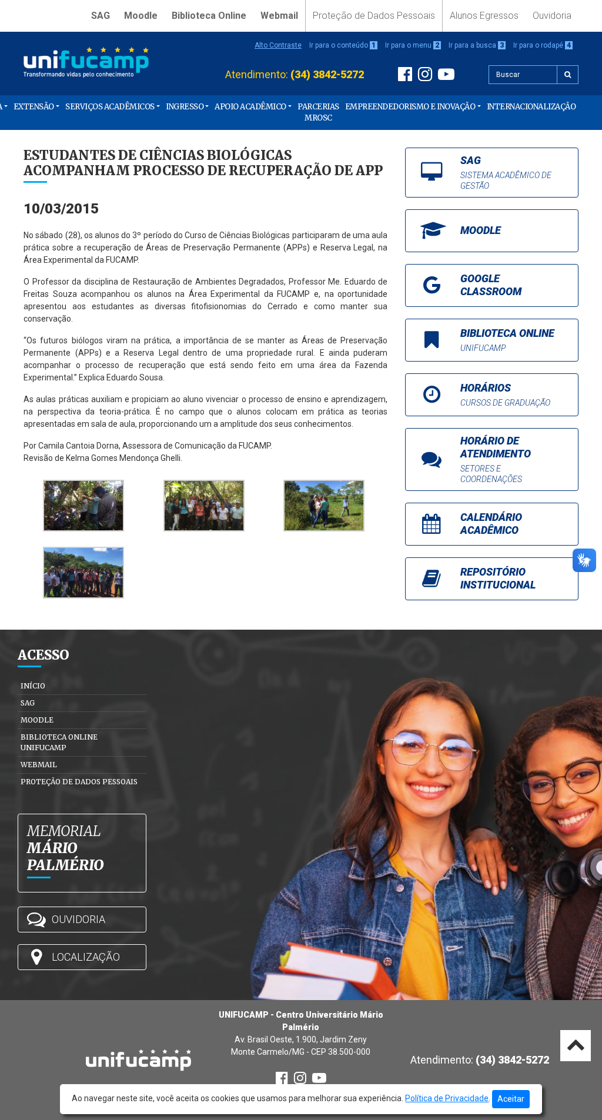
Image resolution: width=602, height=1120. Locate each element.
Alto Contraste (278, 45)
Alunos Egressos (484, 15)
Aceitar (510, 1099)
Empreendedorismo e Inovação (410, 107)
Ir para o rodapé (542, 45)
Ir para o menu (412, 45)
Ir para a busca (476, 45)
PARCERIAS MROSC (318, 112)
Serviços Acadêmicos (110, 107)
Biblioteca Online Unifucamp (59, 742)
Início (33, 685)
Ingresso (184, 107)
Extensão (34, 107)
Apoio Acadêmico (250, 107)
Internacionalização (531, 107)
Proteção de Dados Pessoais (374, 15)
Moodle (141, 15)
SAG (100, 15)
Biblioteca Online (209, 15)
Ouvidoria (552, 15)
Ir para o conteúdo (342, 45)
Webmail (279, 15)
